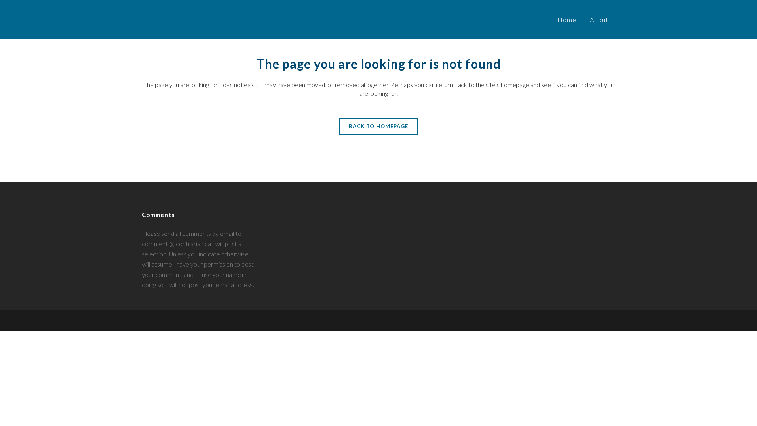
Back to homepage (378, 126)
